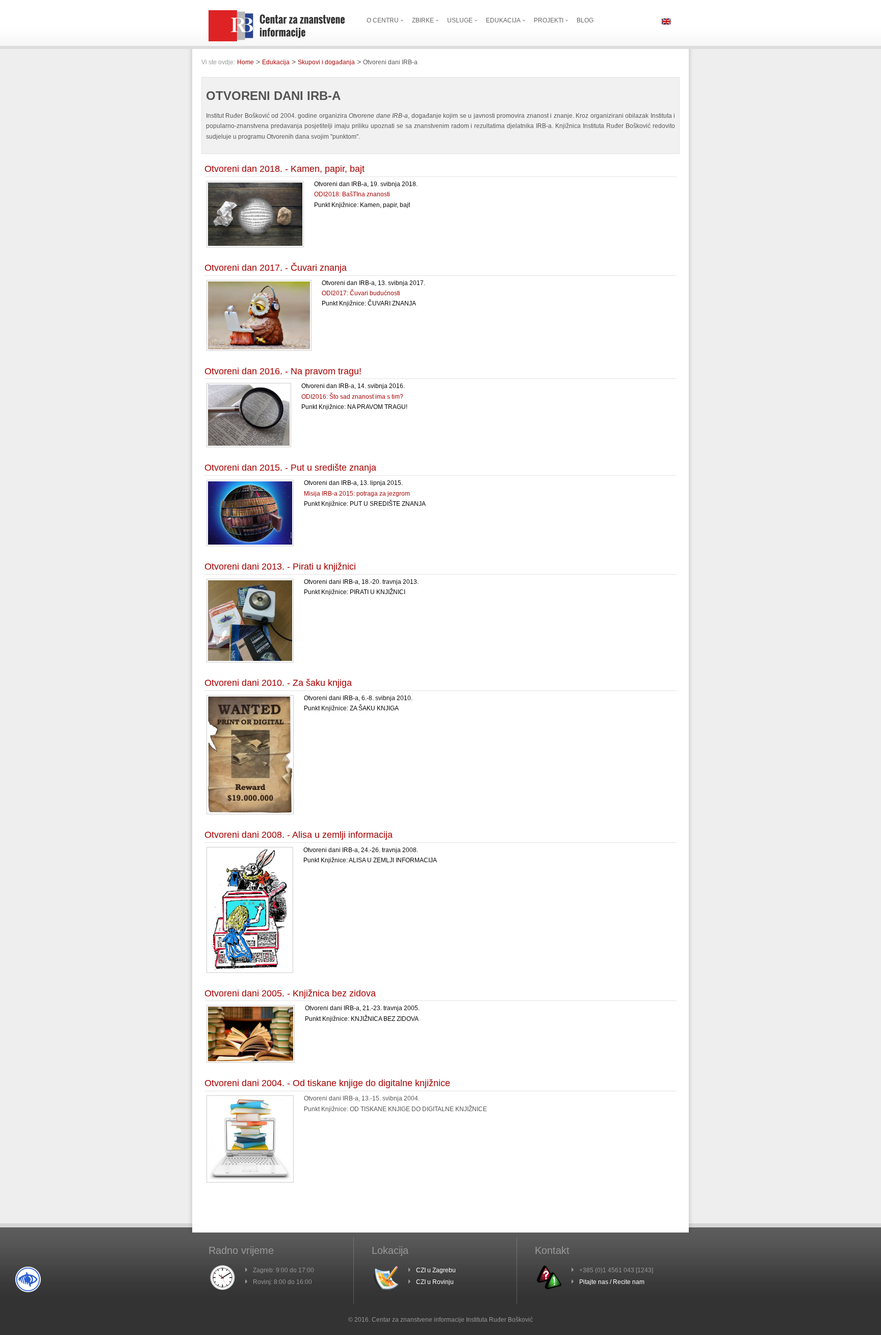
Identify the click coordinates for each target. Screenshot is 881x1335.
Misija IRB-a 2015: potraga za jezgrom (357, 493)
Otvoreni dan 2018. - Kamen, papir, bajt (284, 169)
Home (245, 62)
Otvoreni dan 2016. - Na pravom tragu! (282, 371)
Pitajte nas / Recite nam (611, 1282)
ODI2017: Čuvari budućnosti (361, 293)
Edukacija (276, 62)
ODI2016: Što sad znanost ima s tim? (352, 396)
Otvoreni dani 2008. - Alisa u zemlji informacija (298, 835)
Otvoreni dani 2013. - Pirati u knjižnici (280, 566)
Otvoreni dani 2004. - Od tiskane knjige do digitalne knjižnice (327, 1083)
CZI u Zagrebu (436, 1270)
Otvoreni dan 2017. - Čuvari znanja (275, 268)
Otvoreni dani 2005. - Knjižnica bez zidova (290, 993)
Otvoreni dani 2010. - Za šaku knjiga (278, 683)
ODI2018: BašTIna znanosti (352, 194)
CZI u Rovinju (435, 1282)
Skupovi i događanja (326, 62)
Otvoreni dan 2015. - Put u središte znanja (290, 468)
